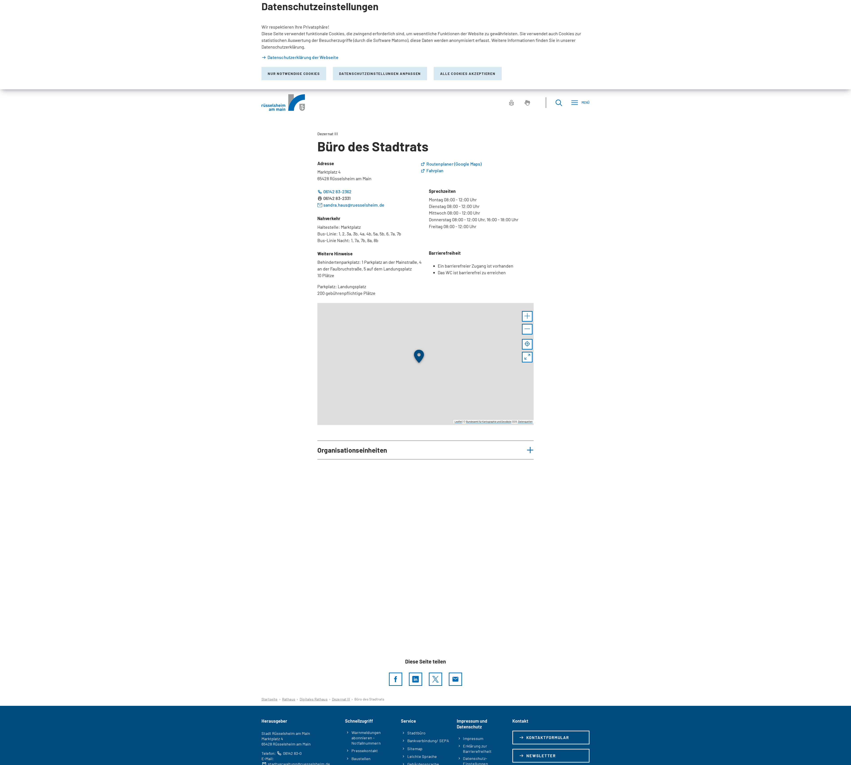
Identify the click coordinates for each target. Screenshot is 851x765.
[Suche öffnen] (558, 102)
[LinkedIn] (415, 679)
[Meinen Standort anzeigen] (527, 344)
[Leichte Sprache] (511, 102)
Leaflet (458, 421)
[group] (425, 364)
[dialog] (425, 44)
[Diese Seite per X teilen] (435, 679)
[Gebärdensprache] (527, 102)
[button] (527, 316)
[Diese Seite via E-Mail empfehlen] (455, 679)
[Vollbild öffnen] (527, 357)
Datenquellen (525, 421)
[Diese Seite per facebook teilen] (395, 679)
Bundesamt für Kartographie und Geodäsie (488, 421)
